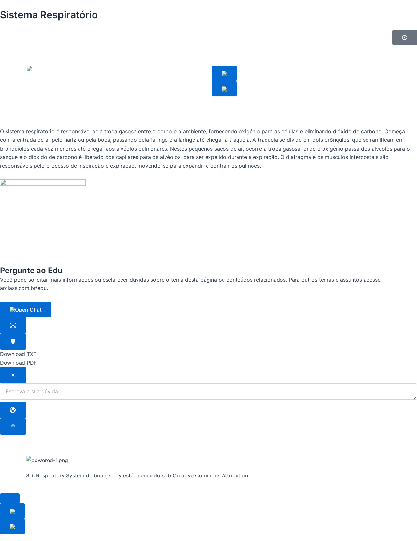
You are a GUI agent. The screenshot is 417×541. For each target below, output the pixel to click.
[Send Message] (13, 426)
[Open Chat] (25, 309)
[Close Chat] (13, 375)
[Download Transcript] (13, 341)
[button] (404, 37)
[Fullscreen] (13, 325)
